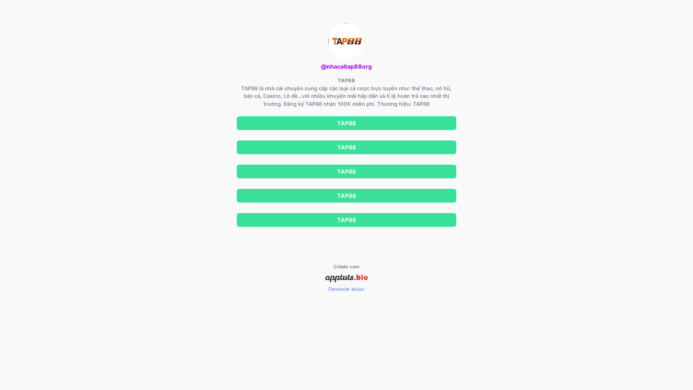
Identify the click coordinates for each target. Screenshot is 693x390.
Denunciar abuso (346, 289)
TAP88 (346, 123)
